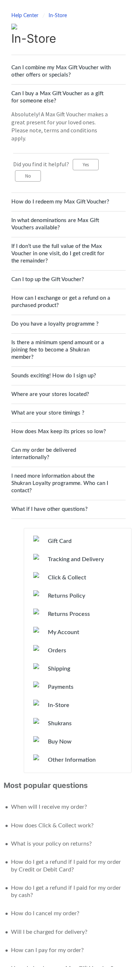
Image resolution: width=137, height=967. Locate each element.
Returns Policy (66, 596)
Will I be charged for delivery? (49, 932)
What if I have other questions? (49, 509)
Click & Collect (67, 577)
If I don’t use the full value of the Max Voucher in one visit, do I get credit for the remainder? (57, 254)
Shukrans (60, 723)
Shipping (59, 669)
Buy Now (60, 742)
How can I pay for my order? (47, 950)
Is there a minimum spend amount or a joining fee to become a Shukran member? (57, 350)
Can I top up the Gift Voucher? (47, 279)
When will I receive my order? (49, 807)
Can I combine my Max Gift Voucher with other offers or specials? (61, 71)
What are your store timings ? (47, 413)
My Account (63, 632)
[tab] (68, 71)
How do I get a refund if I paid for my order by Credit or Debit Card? (66, 865)
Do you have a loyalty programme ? (55, 324)
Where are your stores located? (50, 394)
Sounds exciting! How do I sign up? (53, 375)
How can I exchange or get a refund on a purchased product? (60, 301)
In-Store (58, 15)
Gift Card (60, 541)
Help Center (25, 15)
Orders (57, 650)
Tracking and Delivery (76, 559)
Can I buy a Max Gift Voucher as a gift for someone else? (57, 97)
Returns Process (69, 614)
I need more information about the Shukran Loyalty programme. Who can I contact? (59, 483)
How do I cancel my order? (45, 913)
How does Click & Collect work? (52, 825)
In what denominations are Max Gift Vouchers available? (55, 224)
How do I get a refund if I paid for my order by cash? (66, 891)
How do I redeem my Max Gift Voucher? (60, 202)
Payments (60, 687)
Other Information (72, 760)
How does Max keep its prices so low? (58, 431)
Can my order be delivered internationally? (43, 453)
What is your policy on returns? (51, 844)
